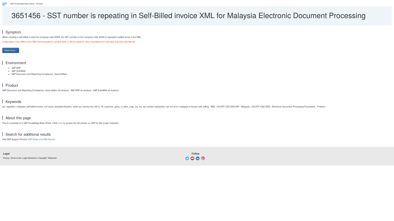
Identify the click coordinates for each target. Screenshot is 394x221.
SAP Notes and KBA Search (41, 139)
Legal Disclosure (30, 158)
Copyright (42, 158)
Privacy (6, 158)
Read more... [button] (10, 50)
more (60, 122)
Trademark (52, 158)
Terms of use (16, 158)
